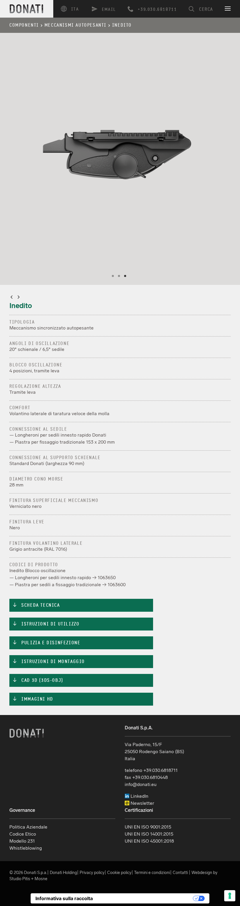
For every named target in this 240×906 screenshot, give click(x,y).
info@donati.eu (141, 784)
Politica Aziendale (28, 827)
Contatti (180, 872)
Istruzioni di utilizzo (45, 624)
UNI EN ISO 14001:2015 (149, 834)
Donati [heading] (26, 8)
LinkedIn (138, 796)
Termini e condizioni (152, 872)
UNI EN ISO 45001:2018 (149, 841)
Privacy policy (92, 872)
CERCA (206, 9)
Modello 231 (22, 841)
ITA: (72, 9)
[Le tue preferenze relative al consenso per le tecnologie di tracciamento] (229, 895)
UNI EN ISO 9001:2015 (148, 827)
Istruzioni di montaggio (48, 662)
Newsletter (141, 803)
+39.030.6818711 (157, 9)
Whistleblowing (25, 848)
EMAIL (109, 9)
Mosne (41, 878)
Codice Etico (22, 834)
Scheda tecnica (36, 605)
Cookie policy (119, 872)
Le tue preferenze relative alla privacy (145, 898)
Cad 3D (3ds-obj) (37, 680)
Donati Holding (63, 872)
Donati (26, 733)
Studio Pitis (19, 878)
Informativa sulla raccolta (64, 898)
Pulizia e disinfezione (46, 643)
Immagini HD (32, 699)
